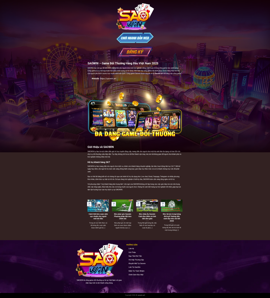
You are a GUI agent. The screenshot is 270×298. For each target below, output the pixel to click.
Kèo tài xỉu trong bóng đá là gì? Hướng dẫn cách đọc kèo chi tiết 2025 (172, 217)
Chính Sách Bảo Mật (136, 275)
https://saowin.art (108, 78)
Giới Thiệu (132, 252)
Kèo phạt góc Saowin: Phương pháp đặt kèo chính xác (122, 216)
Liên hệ (131, 249)
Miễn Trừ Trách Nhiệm (136, 271)
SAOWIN (91, 151)
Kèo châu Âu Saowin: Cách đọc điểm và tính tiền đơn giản (147, 216)
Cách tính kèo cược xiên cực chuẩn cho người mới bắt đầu (98, 216)
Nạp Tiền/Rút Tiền (135, 256)
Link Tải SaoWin (134, 267)
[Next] (182, 218)
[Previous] (87, 218)
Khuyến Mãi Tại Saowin (137, 263)
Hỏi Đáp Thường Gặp (136, 260)
